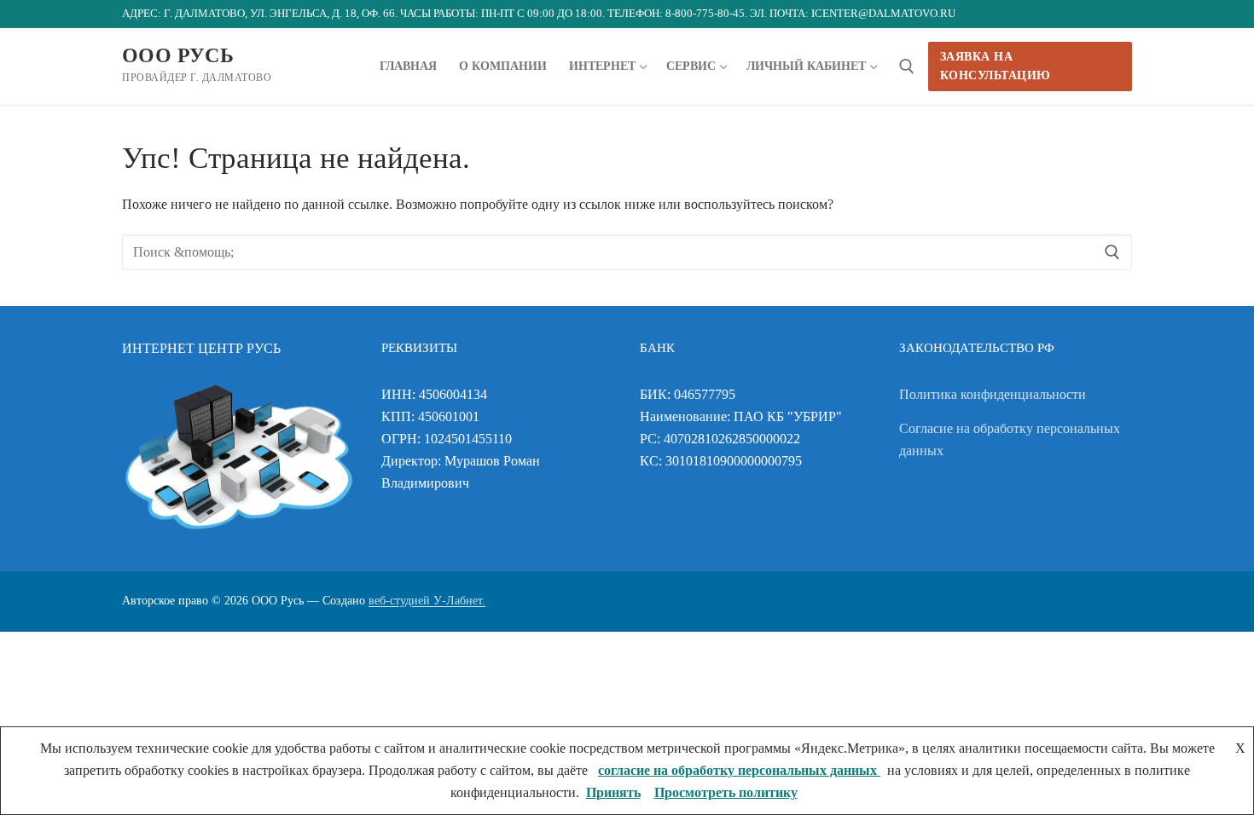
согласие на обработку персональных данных (739, 770)
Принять (613, 792)
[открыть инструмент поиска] (906, 66)
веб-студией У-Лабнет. (427, 600)
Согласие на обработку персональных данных (1009, 439)
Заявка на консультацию (995, 66)
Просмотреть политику (726, 792)
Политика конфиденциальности (992, 394)
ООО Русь (178, 55)
